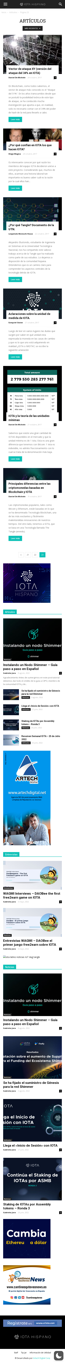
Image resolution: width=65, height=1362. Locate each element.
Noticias (7, 659)
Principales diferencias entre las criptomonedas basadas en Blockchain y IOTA (29, 488)
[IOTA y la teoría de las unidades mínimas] (32, 393)
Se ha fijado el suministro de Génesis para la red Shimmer (31, 1085)
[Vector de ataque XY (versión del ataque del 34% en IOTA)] (32, 54)
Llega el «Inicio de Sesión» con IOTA (40, 706)
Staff (16, 1352)
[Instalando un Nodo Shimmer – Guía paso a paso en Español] (32, 639)
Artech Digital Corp (41, 1358)
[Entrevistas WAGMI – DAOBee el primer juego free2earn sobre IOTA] (32, 922)
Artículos (13, 12)
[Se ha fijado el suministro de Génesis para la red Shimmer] (11, 694)
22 (35, 554)
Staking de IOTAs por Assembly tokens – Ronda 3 (27, 1206)
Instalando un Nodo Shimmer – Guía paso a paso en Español (30, 667)
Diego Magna (15, 154)
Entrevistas (8, 888)
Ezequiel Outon (16, 322)
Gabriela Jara (9, 673)
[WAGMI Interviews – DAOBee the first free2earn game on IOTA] (32, 875)
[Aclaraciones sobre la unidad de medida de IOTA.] (32, 304)
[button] (60, 4)
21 (28, 554)
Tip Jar (24, 1352)
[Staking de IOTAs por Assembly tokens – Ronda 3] (11, 724)
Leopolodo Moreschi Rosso (21, 234)
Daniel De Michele (17, 77)
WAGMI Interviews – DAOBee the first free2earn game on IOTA (31, 895)
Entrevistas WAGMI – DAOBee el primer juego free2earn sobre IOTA (29, 943)
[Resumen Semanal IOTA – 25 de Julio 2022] (11, 740)
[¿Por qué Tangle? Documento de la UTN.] (32, 213)
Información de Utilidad (40, 1352)
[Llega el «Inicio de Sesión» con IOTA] (11, 709)
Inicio (4, 12)
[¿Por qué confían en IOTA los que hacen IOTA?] (32, 139)
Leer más (15, 119)
